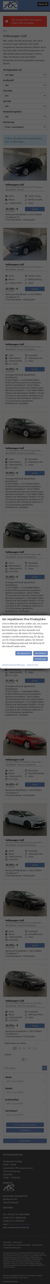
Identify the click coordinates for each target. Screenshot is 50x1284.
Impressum (32, 665)
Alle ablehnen (40, 653)
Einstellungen (40, 659)
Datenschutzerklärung (13, 665)
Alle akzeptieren (23, 653)
